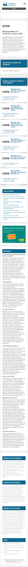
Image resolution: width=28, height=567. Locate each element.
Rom (8, 528)
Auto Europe (9, 461)
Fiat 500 (15, 516)
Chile (22, 487)
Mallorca (4, 495)
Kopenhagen (15, 520)
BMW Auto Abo (15, 513)
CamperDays (11, 463)
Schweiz (4, 499)
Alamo (4, 461)
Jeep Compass (11, 519)
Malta (8, 495)
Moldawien (19, 495)
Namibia (4, 496)
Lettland (10, 493)
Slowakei (9, 499)
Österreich (5, 502)
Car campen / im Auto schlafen (11, 210)
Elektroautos (9, 516)
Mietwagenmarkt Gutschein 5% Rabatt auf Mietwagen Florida (18, 140)
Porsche (9, 526)
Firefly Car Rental (6, 466)
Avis (13, 461)
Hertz (18, 467)
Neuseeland (10, 496)
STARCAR (5, 475)
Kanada (19, 492)
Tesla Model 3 (8, 530)
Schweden (22, 498)
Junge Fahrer (8, 520)
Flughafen (7, 517)
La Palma (4, 493)
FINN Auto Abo (20, 464)
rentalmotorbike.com (7, 473)
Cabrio (9, 514)
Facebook (25, 4)
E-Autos (18, 514)
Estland (10, 490)
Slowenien (15, 499)
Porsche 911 (15, 526)
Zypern (22, 501)
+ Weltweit (10, 486)
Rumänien (16, 498)
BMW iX (21, 513)
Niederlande (16, 496)
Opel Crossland (11, 525)
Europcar (9, 464)
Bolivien (9, 487)
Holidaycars (8, 469)
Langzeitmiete (10, 522)
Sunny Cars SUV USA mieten (11, 215)
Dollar (22, 463)
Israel (14, 492)
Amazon (8, 511)
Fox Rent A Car (15, 466)
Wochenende (17, 531)
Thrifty (16, 475)
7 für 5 (4, 511)
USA (19, 501)
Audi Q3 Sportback (15, 511)
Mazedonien (13, 495)
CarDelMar (18, 463)
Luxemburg (19, 493)
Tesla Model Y (16, 530)
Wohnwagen (12, 533)
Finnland (14, 490)
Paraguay (4, 498)
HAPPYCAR (13, 467)
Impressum (19, 561)
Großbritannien (6, 492)
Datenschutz (9, 563)
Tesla (3, 530)
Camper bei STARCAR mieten (11, 205)
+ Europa (4, 486)
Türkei (16, 501)
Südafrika (20, 499)
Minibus (19, 523)
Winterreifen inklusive (7, 531)
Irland (11, 492)
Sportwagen (13, 528)
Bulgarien (18, 487)
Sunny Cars (11, 475)
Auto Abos (22, 511)
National (21, 470)
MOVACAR (15, 470)
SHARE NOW (16, 473)
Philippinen (10, 498)
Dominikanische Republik (15, 489)
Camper (13, 514)
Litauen (14, 493)
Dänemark (5, 490)
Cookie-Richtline (17, 563)
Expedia (14, 464)
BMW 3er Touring (6, 513)
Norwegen (22, 496)
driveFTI (4, 464)
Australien (15, 486)
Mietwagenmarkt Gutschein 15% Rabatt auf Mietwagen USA (18, 90)
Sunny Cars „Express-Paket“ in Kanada (13, 196)
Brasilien (13, 487)
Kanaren (23, 492)
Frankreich (19, 490)
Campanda (5, 463)
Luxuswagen (17, 522)
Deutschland (5, 489)
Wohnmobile (5, 533)
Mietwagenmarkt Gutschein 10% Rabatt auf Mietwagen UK (18, 172)
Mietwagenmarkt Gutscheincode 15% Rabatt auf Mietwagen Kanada (17, 108)
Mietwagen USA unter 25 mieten (11, 194)
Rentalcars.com (12, 472)
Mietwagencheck (16, 469)
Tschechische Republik (8, 501)
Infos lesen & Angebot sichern (11, 163)
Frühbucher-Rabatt (15, 517)
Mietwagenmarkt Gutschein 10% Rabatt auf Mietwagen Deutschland (18, 157)
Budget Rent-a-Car (20, 461)
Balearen (20, 486)
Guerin (8, 467)
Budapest (4, 514)
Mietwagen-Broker (12, 523)
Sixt (21, 473)
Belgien (4, 487)
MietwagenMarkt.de (7, 470)
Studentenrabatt (21, 528)
